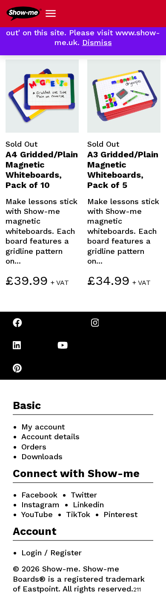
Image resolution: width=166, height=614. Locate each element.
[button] (50, 13)
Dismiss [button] (97, 42)
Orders (33, 446)
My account (43, 426)
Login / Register (51, 552)
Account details (50, 436)
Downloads (42, 456)
